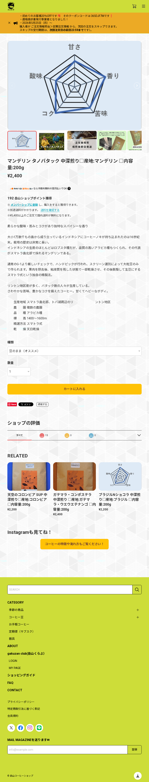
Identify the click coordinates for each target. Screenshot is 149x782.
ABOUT (12, 646)
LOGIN (13, 661)
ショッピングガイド (21, 675)
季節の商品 (16, 610)
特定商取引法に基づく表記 (23, 708)
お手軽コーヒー (19, 624)
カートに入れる (74, 389)
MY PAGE (15, 668)
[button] (137, 85)
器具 (12, 639)
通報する (42, 404)
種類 (10, 342)
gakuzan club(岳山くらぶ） (26, 653)
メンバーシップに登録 (24, 204)
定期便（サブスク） (22, 631)
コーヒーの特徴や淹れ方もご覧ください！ (74, 544)
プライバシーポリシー (21, 701)
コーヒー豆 (16, 617)
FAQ (10, 683)
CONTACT (14, 690)
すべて (19, 435)
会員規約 (12, 715)
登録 (134, 749)
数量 (10, 363)
